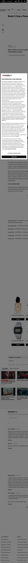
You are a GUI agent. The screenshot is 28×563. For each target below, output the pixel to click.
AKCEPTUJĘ (14, 156)
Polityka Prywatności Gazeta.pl (8, 118)
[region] (14, 116)
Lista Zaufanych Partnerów (10, 148)
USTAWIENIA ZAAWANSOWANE (14, 153)
